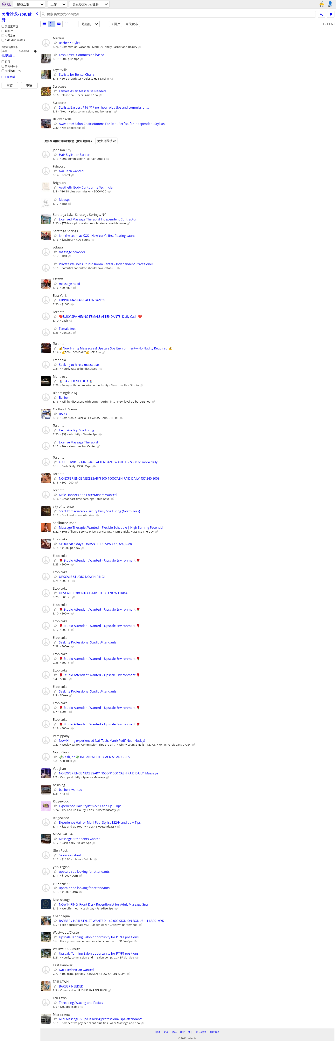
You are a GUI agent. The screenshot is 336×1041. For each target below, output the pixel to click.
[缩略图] (51, 24)
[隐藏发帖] (140, 47)
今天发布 (10, 35)
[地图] (66, 24)
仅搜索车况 (11, 26)
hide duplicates (15, 40)
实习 (7, 61)
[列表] (44, 24)
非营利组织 (11, 66)
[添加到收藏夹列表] (55, 42)
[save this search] (330, 14)
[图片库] (59, 24)
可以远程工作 (13, 71)
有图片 (9, 31)
